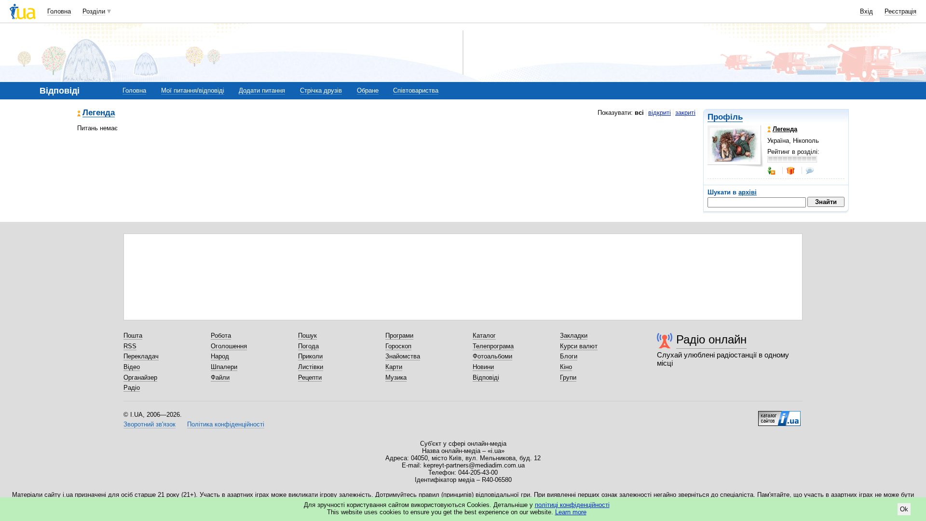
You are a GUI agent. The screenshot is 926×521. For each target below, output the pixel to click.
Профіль (725, 117)
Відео (131, 366)
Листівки (310, 366)
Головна (59, 11)
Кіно (566, 366)
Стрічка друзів (321, 90)
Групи (568, 377)
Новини (483, 366)
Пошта (132, 335)
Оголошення (229, 346)
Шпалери (224, 366)
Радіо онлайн (711, 339)
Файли (220, 377)
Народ (220, 356)
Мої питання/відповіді (192, 90)
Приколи (310, 356)
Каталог (484, 335)
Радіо (131, 387)
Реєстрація (900, 11)
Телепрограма (493, 346)
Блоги (568, 356)
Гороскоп (398, 346)
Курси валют (579, 346)
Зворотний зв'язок (149, 424)
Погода (308, 346)
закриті (685, 112)
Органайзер (140, 377)
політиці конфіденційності (572, 504)
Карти (393, 366)
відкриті (659, 112)
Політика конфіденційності (225, 424)
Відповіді (486, 377)
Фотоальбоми (492, 356)
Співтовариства (415, 90)
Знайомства (402, 356)
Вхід (866, 11)
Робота (221, 335)
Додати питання (262, 90)
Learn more (570, 512)
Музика (396, 377)
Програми (399, 335)
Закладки (573, 335)
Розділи (93, 11)
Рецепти (310, 377)
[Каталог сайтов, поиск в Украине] (779, 415)
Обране (368, 90)
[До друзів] (772, 171)
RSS (129, 346)
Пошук (307, 335)
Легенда (98, 113)
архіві (747, 192)
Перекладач (141, 356)
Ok (904, 509)
